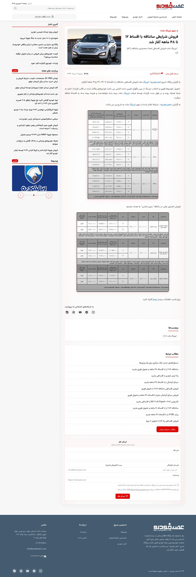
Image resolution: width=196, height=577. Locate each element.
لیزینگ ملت (169, 335)
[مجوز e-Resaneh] (38, 556)
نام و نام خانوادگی (173, 465)
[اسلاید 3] (29, 195)
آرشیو (15, 70)
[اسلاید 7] (38, 195)
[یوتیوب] (80, 312)
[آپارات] (73, 312)
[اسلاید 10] (44, 195)
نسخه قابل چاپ (172, 73)
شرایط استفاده (134, 489)
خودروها (113, 16)
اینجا (155, 299)
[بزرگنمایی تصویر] (94, 47)
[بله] (67, 312)
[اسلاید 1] (25, 195)
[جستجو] (15, 8)
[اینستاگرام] (93, 312)
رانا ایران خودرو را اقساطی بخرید (164, 375)
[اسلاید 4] (31, 195)
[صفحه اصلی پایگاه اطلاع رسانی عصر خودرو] (170, 6)
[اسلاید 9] (42, 195)
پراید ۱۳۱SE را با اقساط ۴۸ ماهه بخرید (162, 414)
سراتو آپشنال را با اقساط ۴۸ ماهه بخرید (161, 382)
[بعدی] (48, 195)
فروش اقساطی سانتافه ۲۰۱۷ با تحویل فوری (159, 388)
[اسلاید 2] (27, 195)
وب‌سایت (176, 475)
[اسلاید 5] (33, 195)
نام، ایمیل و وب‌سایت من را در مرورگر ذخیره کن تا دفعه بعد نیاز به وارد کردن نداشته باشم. (147, 485)
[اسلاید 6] (36, 195)
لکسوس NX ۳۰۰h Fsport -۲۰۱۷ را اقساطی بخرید (157, 401)
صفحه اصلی (177, 16)
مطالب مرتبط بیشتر (167, 429)
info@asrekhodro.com (36, 548)
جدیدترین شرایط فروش (157, 16)
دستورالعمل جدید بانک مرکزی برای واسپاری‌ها (158, 362)
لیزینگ (146, 81)
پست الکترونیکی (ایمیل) (114, 465)
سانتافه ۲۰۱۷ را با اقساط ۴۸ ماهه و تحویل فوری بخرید (155, 369)
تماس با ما (82, 537)
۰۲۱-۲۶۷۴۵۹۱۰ (40, 542)
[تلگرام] (86, 312)
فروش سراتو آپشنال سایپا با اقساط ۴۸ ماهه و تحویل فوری (153, 394)
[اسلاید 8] (40, 195)
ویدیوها (125, 16)
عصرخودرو (156, 81)
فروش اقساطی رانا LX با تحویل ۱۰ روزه (162, 420)
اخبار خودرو (137, 16)
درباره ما (83, 531)
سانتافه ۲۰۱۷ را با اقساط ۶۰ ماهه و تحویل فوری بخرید (155, 407)
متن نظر (176, 450)
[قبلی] (20, 195)
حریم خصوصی (144, 489)
